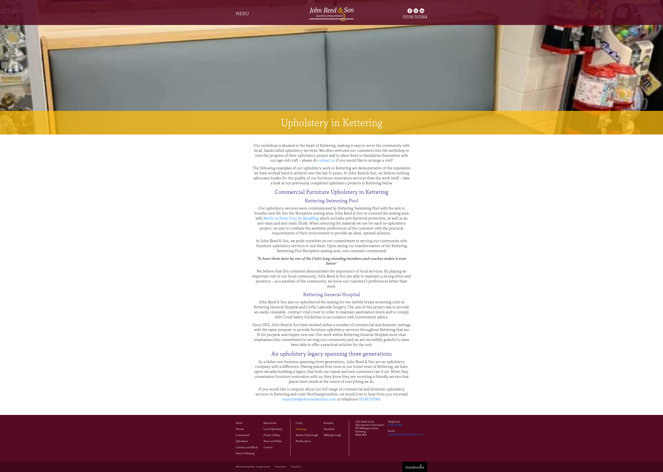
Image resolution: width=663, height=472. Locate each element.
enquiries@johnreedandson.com (309, 399)
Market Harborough (307, 435)
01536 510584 (415, 17)
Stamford (329, 429)
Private (240, 429)
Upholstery (242, 441)
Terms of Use (296, 467)
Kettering (301, 429)
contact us (326, 160)
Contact (267, 447)
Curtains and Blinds (247, 447)
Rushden (328, 423)
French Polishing (245, 453)
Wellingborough (332, 435)
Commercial (242, 435)
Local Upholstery (272, 429)
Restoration (270, 423)
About (239, 423)
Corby (299, 423)
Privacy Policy (280, 467)
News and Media (272, 441)
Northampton (303, 441)
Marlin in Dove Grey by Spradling (291, 218)
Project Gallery (271, 435)
